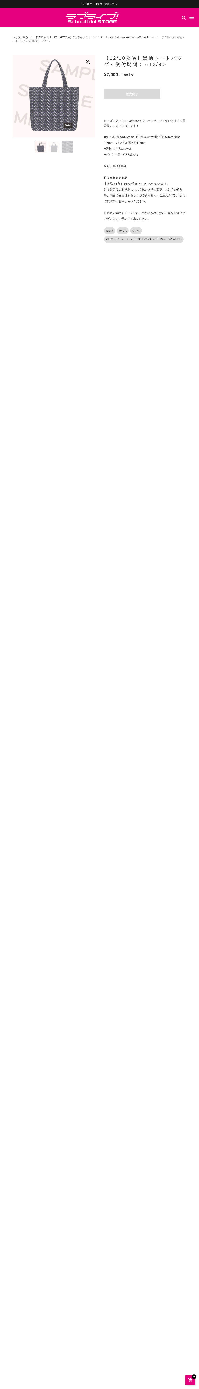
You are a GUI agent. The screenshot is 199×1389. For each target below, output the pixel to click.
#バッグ (136, 230)
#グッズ (123, 230)
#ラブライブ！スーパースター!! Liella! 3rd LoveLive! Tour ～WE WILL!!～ (144, 239)
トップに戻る (20, 37)
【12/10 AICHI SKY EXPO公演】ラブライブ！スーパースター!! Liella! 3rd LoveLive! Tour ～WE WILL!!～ (94, 37)
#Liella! (109, 230)
